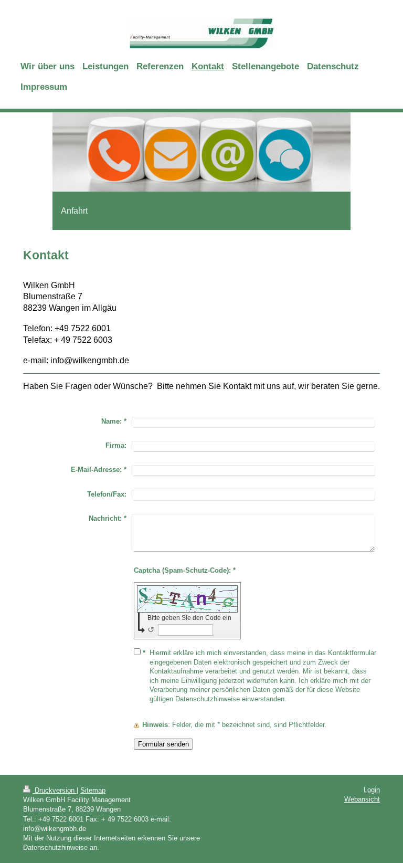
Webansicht (362, 799)
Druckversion (55, 790)
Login (372, 790)
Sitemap (92, 790)
